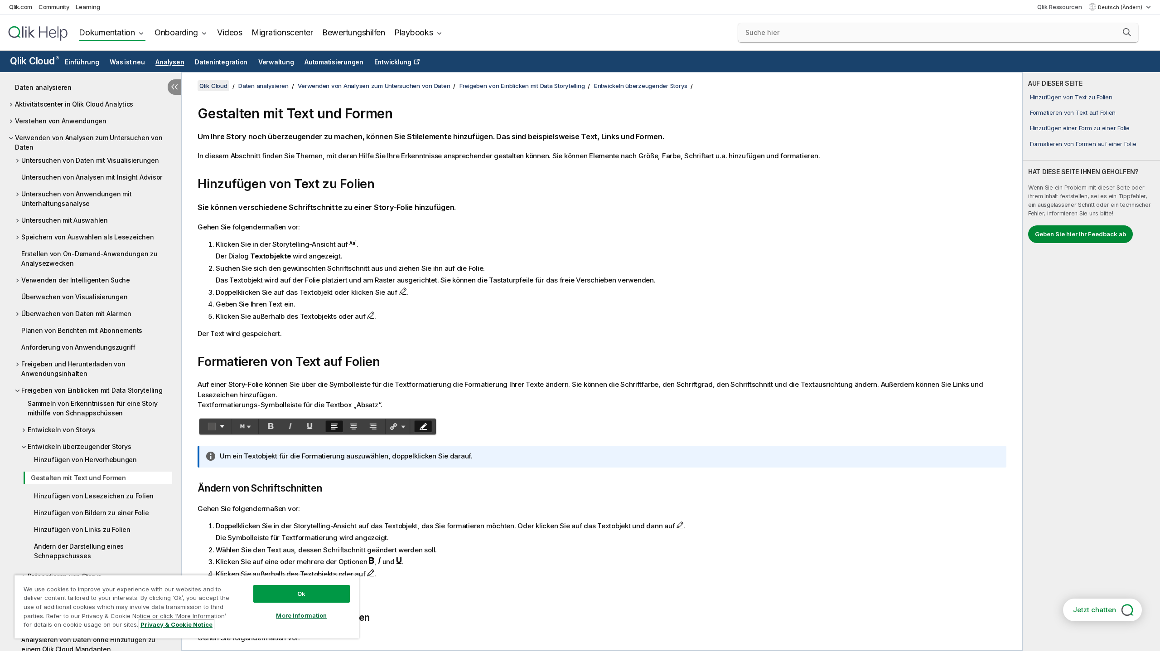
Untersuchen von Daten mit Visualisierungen (90, 160)
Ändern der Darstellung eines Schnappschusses (79, 551)
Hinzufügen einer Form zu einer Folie (1080, 128)
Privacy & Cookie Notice (176, 624)
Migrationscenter (282, 32)
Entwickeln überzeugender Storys (79, 446)
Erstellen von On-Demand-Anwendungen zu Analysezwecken (89, 258)
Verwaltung (276, 62)
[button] (1127, 32)
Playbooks (413, 32)
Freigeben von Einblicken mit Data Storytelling (92, 390)
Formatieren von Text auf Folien (1073, 112)
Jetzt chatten (1094, 609)
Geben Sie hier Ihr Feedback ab (1080, 234)
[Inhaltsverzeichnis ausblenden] (174, 87)
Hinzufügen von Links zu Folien (82, 529)
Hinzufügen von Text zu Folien (1071, 97)
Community (54, 6)
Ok (301, 593)
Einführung (82, 62)
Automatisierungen (333, 62)
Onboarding (176, 32)
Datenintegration (221, 62)
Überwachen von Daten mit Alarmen (76, 313)
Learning (88, 6)
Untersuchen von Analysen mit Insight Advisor (91, 177)
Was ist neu (127, 62)
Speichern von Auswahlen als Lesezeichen (87, 237)
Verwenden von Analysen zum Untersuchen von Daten (89, 142)
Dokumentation (107, 32)
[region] (186, 606)
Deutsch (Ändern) (1121, 7)
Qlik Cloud (34, 61)
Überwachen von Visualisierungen (74, 297)
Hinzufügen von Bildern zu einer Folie (91, 513)
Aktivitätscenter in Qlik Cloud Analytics (74, 104)
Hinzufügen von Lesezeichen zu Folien (94, 496)
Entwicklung (392, 62)
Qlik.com (20, 6)
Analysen (169, 62)
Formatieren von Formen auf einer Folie (1083, 143)
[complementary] (1091, 361)
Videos (229, 32)
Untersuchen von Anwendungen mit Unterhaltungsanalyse (76, 198)
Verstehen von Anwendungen (60, 121)
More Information (301, 615)
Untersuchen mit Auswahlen (64, 220)
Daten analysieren (43, 87)
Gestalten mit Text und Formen (78, 478)
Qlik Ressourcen (1059, 6)
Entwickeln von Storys (61, 430)
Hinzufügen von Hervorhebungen (85, 459)
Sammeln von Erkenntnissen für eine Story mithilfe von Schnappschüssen (93, 408)
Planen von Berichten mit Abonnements (81, 330)
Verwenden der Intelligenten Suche (75, 280)
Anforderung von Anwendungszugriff (78, 347)
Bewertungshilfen (353, 32)
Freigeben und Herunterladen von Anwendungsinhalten (73, 368)
